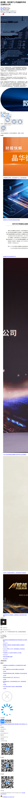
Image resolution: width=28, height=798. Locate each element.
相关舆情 (2, 8)
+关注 (2, 618)
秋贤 (4, 7)
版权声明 (5, 724)
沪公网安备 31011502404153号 (8, 796)
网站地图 (16, 724)
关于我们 (20, 724)
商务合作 (23, 724)
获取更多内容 (3, 660)
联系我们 (13, 724)
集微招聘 (9, 724)
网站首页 (2, 724)
